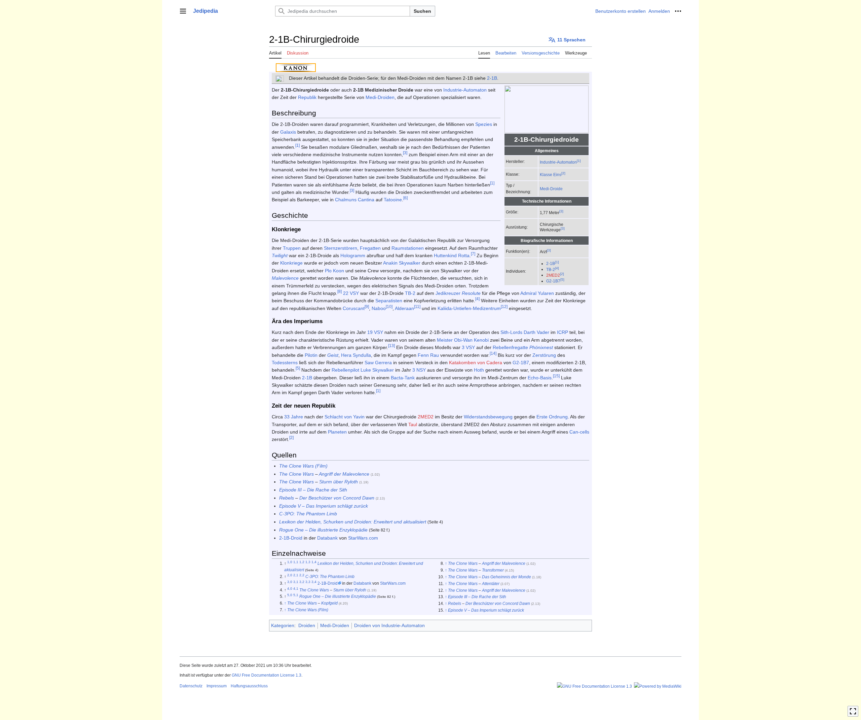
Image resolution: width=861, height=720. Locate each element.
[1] (579, 161)
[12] (504, 306)
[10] (389, 306)
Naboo (379, 308)
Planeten (337, 432)
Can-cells (579, 432)
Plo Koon (334, 270)
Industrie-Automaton (558, 162)
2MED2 (553, 275)
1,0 (289, 562)
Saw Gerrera (378, 362)
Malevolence (285, 278)
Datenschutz (191, 686)
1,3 (307, 562)
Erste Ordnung (552, 416)
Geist (332, 355)
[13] (391, 345)
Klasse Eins (550, 174)
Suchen (422, 11)
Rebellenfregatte (510, 347)
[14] (493, 353)
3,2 (301, 582)
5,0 (289, 595)
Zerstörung (544, 355)
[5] (562, 279)
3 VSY (468, 347)
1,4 (313, 562)
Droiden (306, 625)
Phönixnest (541, 347)
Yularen (546, 293)
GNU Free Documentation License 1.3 (266, 675)
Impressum (217, 686)
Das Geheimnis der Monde (506, 577)
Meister (445, 340)
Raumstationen (407, 248)
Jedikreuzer (448, 293)
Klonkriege (291, 263)
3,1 (295, 582)
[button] (183, 11)
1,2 (301, 562)
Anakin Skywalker (401, 263)
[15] (556, 376)
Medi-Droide (551, 188)
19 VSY (375, 332)
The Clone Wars (296, 474)
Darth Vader (536, 332)
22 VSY (351, 293)
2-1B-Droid (290, 538)
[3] (561, 211)
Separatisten (388, 300)
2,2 (301, 575)
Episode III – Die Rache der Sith (313, 489)
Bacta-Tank (403, 377)
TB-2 (550, 269)
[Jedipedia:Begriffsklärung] (279, 78)
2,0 (289, 575)
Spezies (483, 124)
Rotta (464, 255)
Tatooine (393, 199)
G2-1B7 (553, 281)
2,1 (295, 575)
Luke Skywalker (377, 370)
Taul (412, 424)
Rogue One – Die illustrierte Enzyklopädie (323, 530)
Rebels (286, 498)
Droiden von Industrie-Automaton (389, 625)
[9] (367, 306)
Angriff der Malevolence (344, 474)
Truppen (292, 248)
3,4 (313, 582)
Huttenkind (445, 255)
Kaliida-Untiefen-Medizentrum (469, 308)
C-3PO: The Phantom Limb (308, 513)
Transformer (493, 570)
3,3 (307, 582)
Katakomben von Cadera (475, 362)
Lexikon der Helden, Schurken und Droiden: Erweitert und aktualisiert (352, 521)
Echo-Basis (540, 377)
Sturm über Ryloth (338, 481)
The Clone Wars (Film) (303, 466)
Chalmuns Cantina (354, 199)
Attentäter (490, 583)
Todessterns (285, 362)
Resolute (471, 293)
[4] (557, 268)
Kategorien (282, 625)
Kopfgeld (329, 603)
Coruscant (354, 308)
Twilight (280, 255)
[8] (339, 291)
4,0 (289, 588)
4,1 (295, 588)
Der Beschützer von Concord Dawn (336, 498)
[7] (473, 253)
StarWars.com (363, 538)
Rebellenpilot (345, 370)
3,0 (289, 582)
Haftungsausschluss (249, 686)
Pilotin (311, 355)
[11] (417, 306)
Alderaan (404, 308)
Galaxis (288, 132)
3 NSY (419, 370)
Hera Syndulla (356, 355)
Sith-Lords (511, 332)
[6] (405, 198)
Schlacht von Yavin (345, 416)
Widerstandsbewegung (488, 416)
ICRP (562, 332)
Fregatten (370, 248)
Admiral (528, 293)
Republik (307, 97)
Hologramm (352, 255)
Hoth (479, 370)
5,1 (295, 595)
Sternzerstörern (340, 248)
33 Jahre (293, 416)
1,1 (295, 562)
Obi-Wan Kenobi (471, 340)
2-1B (492, 78)
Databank (327, 538)
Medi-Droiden (380, 97)
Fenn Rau (428, 355)
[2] (563, 173)
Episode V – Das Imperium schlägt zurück (323, 506)
